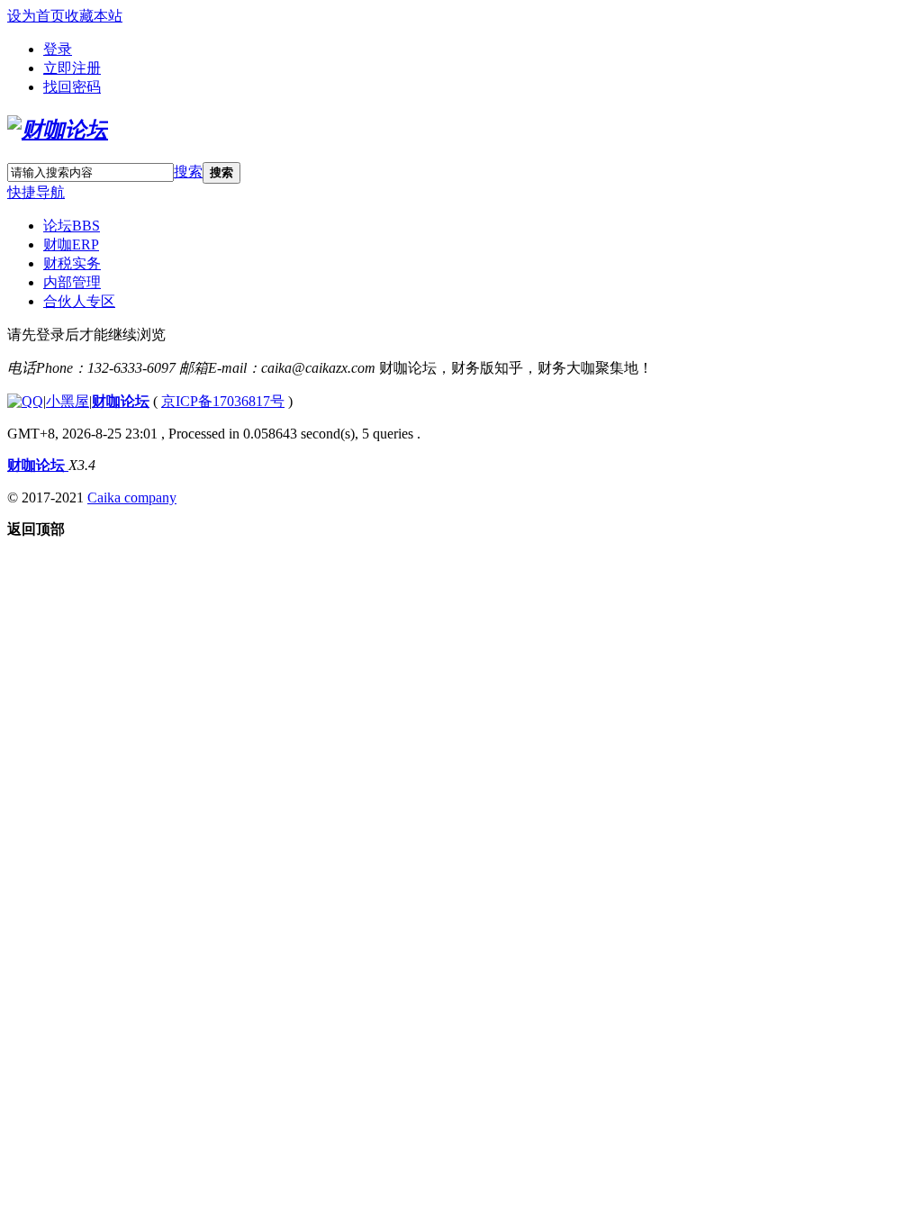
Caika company (131, 497)
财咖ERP (71, 244)
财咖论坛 (120, 401)
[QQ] (25, 401)
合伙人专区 (79, 301)
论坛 (71, 225)
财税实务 (72, 263)
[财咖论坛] (57, 129)
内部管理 (72, 282)
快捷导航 (36, 192)
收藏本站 (93, 15)
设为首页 (36, 15)
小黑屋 (67, 401)
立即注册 (72, 68)
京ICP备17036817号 (223, 401)
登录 (57, 49)
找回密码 (72, 87)
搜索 (188, 171)
